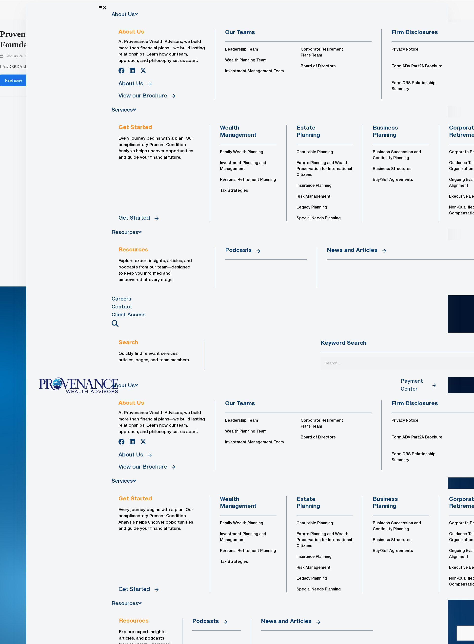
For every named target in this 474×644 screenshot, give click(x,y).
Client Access (129, 315)
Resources (125, 232)
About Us (123, 14)
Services (122, 110)
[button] (247, 8)
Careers (121, 299)
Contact (122, 307)
